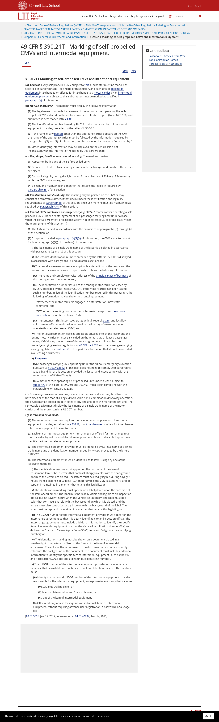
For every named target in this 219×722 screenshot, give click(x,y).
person (58, 133)
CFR (27, 62)
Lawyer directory (119, 16)
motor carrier (102, 92)
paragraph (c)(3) (37, 189)
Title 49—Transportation (101, 25)
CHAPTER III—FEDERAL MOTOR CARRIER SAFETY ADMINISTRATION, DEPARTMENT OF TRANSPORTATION (85, 29)
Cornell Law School (43, 5)
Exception (41, 358)
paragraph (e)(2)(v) (69, 238)
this (86, 85)
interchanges (94, 424)
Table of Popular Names (163, 60)
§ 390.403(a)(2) (56, 368)
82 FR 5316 (32, 616)
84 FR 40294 (82, 616)
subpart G (63, 349)
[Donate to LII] (170, 16)
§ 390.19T (70, 119)
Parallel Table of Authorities (165, 63)
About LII (87, 16)
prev (125, 70)
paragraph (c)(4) (49, 206)
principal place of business (112, 275)
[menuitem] (86, 16)
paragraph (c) (54, 202)
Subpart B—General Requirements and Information (55, 37)
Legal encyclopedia (141, 16)
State (106, 320)
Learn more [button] (103, 716)
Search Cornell (194, 6)
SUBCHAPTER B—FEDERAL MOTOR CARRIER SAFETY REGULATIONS (63, 33)
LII (22, 25)
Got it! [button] (208, 716)
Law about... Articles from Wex (167, 56)
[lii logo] (30, 16)
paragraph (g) (33, 100)
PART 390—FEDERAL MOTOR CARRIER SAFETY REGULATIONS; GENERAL (148, 33)
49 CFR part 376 (88, 345)
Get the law (101, 16)
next (133, 70)
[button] (200, 16)
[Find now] (200, 16)
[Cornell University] (22, 5)
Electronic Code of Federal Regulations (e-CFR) (54, 25)
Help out (159, 16)
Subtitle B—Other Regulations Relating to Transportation (153, 25)
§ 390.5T (74, 424)
